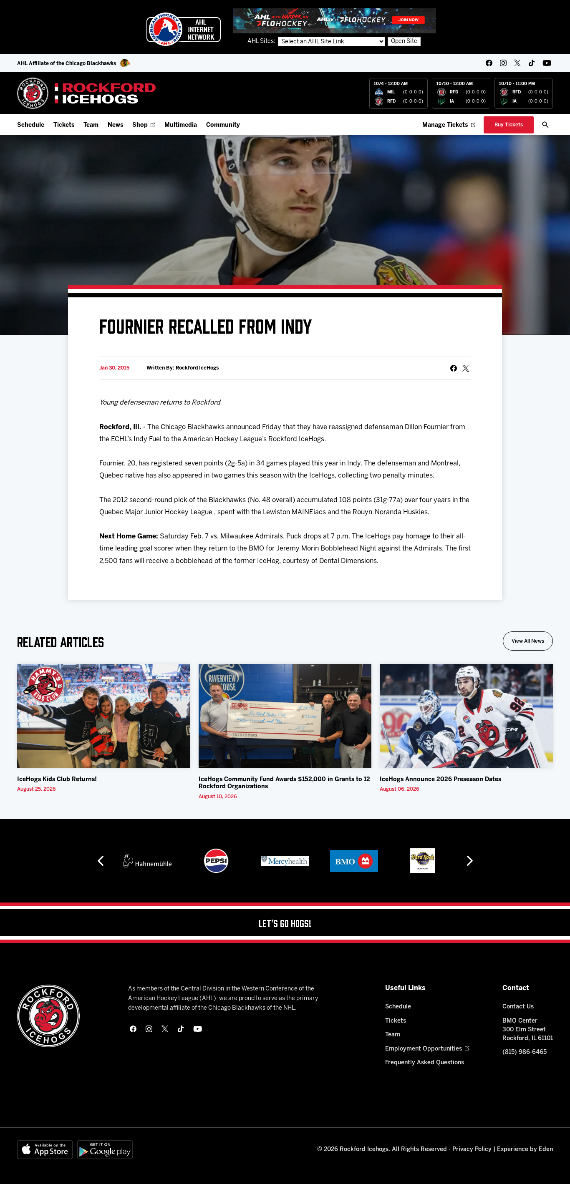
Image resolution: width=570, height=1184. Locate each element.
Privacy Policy (472, 1149)
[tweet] (466, 368)
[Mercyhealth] (285, 860)
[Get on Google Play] (105, 1149)
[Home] (86, 93)
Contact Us (518, 1007)
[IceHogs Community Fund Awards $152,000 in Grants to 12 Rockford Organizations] (285, 716)
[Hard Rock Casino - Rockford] (422, 860)
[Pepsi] (216, 860)
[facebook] (489, 63)
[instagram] (503, 63)
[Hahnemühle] (148, 860)
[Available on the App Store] (45, 1149)
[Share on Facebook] (454, 368)
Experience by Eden (525, 1149)
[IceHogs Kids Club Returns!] (103, 716)
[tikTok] (532, 63)
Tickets (63, 125)
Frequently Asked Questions (424, 1063)
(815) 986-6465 (524, 1052)
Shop (140, 125)
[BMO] (354, 860)
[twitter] (517, 63)
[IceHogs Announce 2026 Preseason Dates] (466, 716)
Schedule (30, 125)
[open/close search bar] (545, 124)
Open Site (404, 41)
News (115, 125)
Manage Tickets (445, 125)
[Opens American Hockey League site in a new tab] (183, 29)
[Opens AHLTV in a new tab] (334, 21)
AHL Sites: (262, 41)
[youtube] (547, 63)
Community (223, 125)
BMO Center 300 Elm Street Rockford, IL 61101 (527, 1029)
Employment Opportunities (423, 1049)
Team (90, 125)
